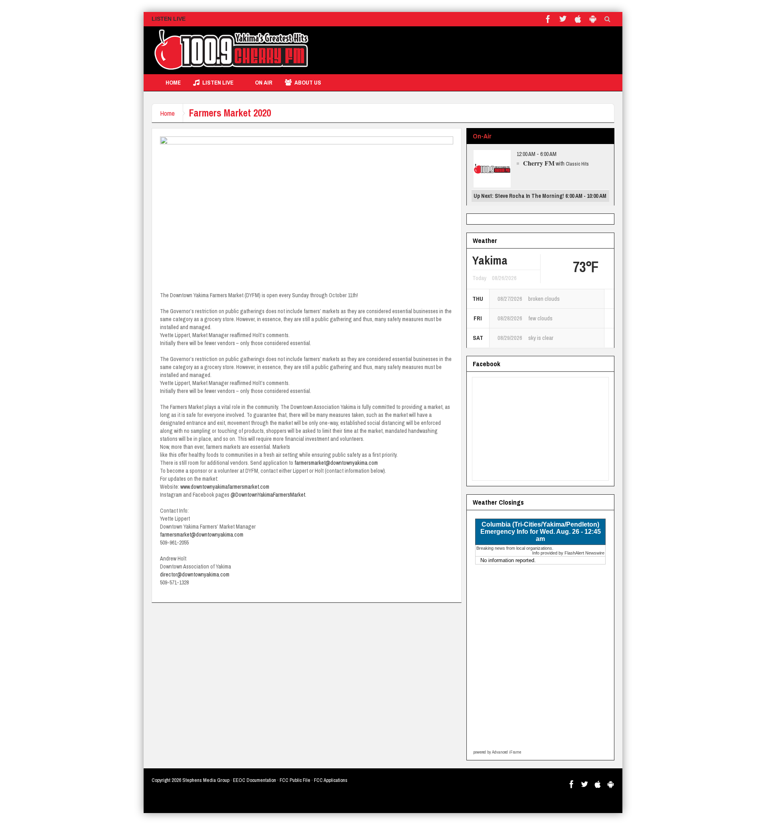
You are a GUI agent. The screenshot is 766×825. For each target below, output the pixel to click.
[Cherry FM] (231, 50)
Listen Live (217, 82)
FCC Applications (330, 780)
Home (173, 82)
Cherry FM (539, 163)
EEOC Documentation (254, 780)
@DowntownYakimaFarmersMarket (268, 494)
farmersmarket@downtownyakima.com (336, 462)
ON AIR (263, 82)
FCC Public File (295, 780)
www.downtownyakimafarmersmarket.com (224, 486)
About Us (307, 82)
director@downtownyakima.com (194, 574)
